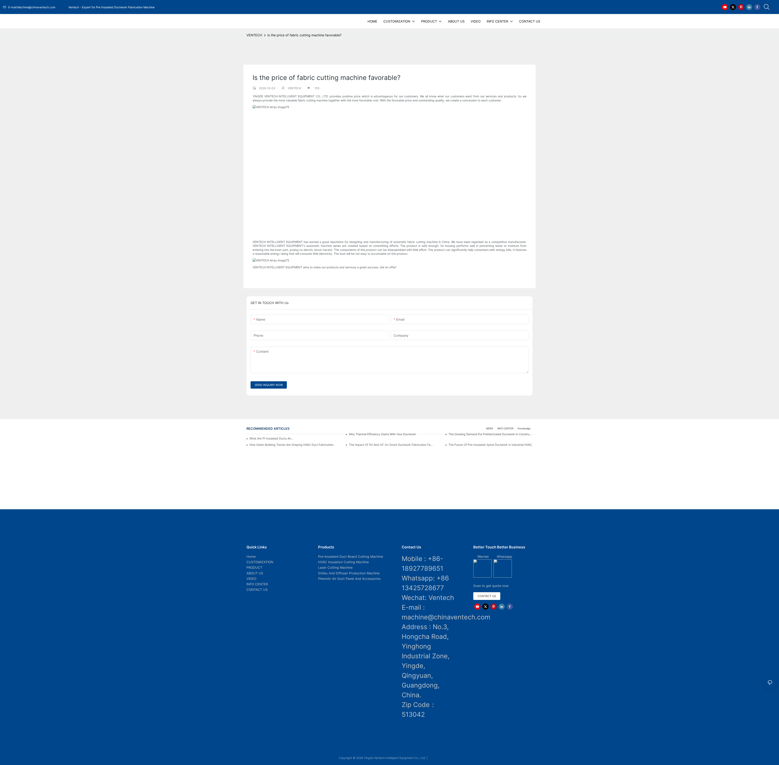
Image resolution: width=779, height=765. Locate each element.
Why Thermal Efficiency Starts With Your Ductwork (382, 434)
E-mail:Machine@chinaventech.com (37, 7)
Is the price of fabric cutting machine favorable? (304, 35)
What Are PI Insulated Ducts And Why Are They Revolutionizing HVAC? (272, 438)
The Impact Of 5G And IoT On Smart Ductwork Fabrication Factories (391, 444)
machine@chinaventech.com (446, 617)
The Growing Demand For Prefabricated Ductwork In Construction (491, 434)
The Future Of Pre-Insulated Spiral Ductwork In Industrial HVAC (490, 444)
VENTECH (254, 35)
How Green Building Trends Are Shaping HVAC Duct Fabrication (292, 444)
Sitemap (434, 758)
